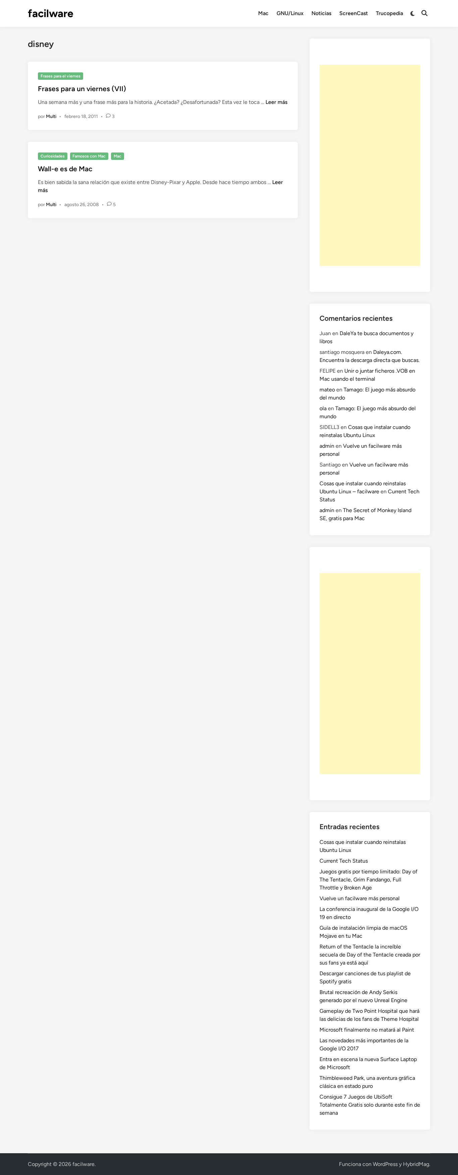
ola (323, 408)
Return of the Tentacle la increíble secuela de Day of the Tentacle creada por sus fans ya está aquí (370, 954)
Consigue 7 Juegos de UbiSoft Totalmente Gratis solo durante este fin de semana (370, 1105)
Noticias (321, 13)
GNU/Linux (290, 13)
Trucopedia (389, 13)
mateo (327, 389)
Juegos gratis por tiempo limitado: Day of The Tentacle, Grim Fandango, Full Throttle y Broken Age (368, 879)
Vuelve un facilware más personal (360, 898)
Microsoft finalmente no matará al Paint (367, 1030)
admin (327, 446)
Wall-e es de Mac (65, 169)
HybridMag (416, 1164)
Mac (263, 13)
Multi (51, 116)
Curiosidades (53, 156)
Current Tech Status (344, 861)
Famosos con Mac (89, 156)
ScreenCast (353, 13)
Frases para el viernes (60, 76)
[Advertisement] (370, 165)
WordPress (385, 1164)
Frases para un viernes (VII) (82, 88)
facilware (50, 13)
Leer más (276, 102)
